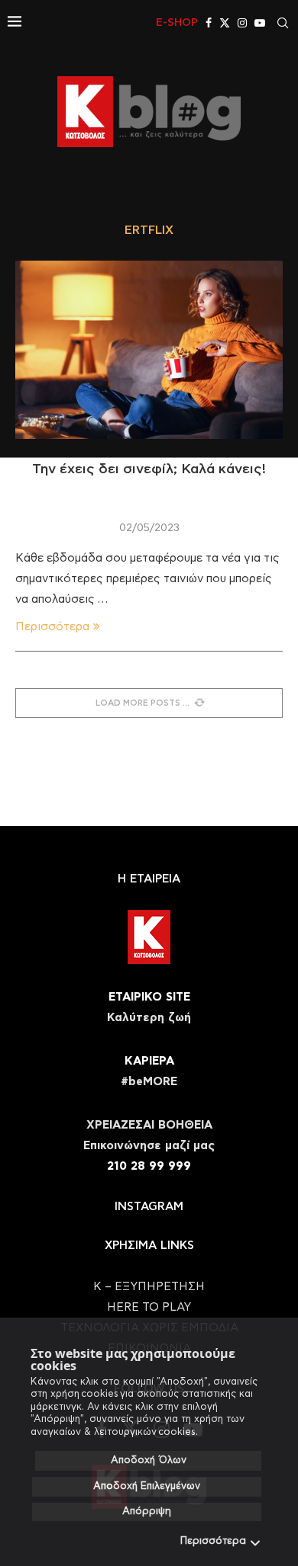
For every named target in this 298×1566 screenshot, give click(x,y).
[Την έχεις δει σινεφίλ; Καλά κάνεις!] (149, 349)
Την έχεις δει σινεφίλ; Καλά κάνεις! (149, 469)
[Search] (282, 23)
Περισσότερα (213, 1541)
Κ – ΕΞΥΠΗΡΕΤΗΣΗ (149, 1286)
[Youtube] (259, 23)
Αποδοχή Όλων (148, 1460)
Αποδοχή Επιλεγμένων (146, 1486)
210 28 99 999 (149, 1166)
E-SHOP (177, 23)
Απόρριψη (146, 1511)
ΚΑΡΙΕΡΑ (149, 1061)
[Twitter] (224, 23)
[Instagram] (242, 23)
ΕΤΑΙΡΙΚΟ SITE (149, 997)
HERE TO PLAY (149, 1307)
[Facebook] (209, 23)
